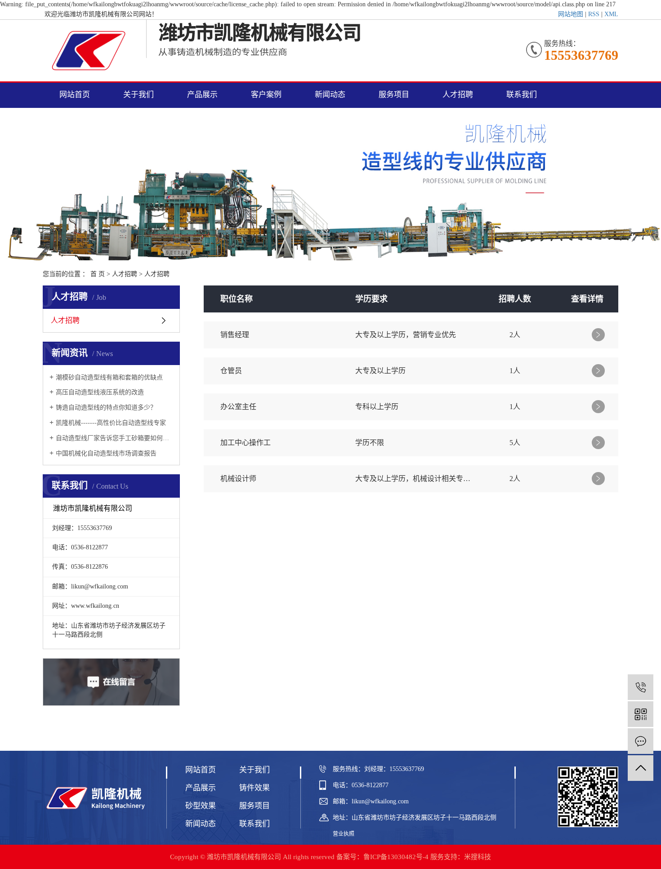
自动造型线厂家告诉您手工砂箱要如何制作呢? (114, 438)
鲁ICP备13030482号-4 (396, 856)
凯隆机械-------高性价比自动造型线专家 (111, 422)
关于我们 (138, 94)
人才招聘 (457, 94)
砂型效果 (200, 806)
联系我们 (521, 94)
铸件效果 (254, 788)
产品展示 (202, 94)
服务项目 (394, 94)
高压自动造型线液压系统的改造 (100, 392)
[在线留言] (640, 741)
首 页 (97, 274)
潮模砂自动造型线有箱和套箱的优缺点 (109, 377)
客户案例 (266, 94)
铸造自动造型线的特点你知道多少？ (106, 407)
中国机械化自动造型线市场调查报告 (106, 453)
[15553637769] (640, 687)
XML (611, 14)
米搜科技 (477, 856)
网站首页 (74, 94)
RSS (593, 14)
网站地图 (570, 14)
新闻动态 (330, 94)
